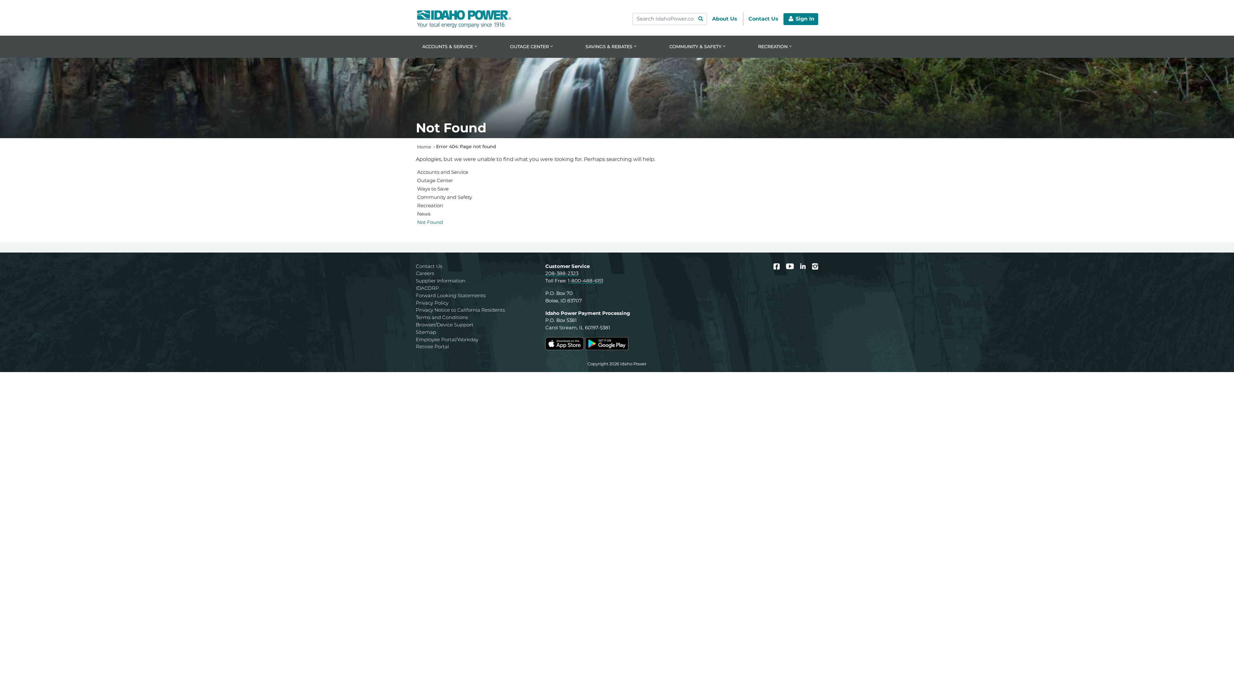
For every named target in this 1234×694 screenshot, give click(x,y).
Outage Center (435, 180)
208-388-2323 (561, 273)
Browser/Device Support (444, 325)
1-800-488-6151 (585, 281)
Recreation (430, 205)
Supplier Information (440, 281)
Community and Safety (444, 197)
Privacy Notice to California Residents (460, 310)
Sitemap (426, 332)
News (423, 214)
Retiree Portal (432, 346)
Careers (425, 273)
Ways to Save (433, 189)
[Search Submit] (700, 19)
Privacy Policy (432, 303)
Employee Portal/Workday (447, 339)
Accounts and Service (442, 172)
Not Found (430, 222)
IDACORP (427, 288)
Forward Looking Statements (451, 295)
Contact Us (429, 266)
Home (424, 146)
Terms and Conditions (442, 317)
